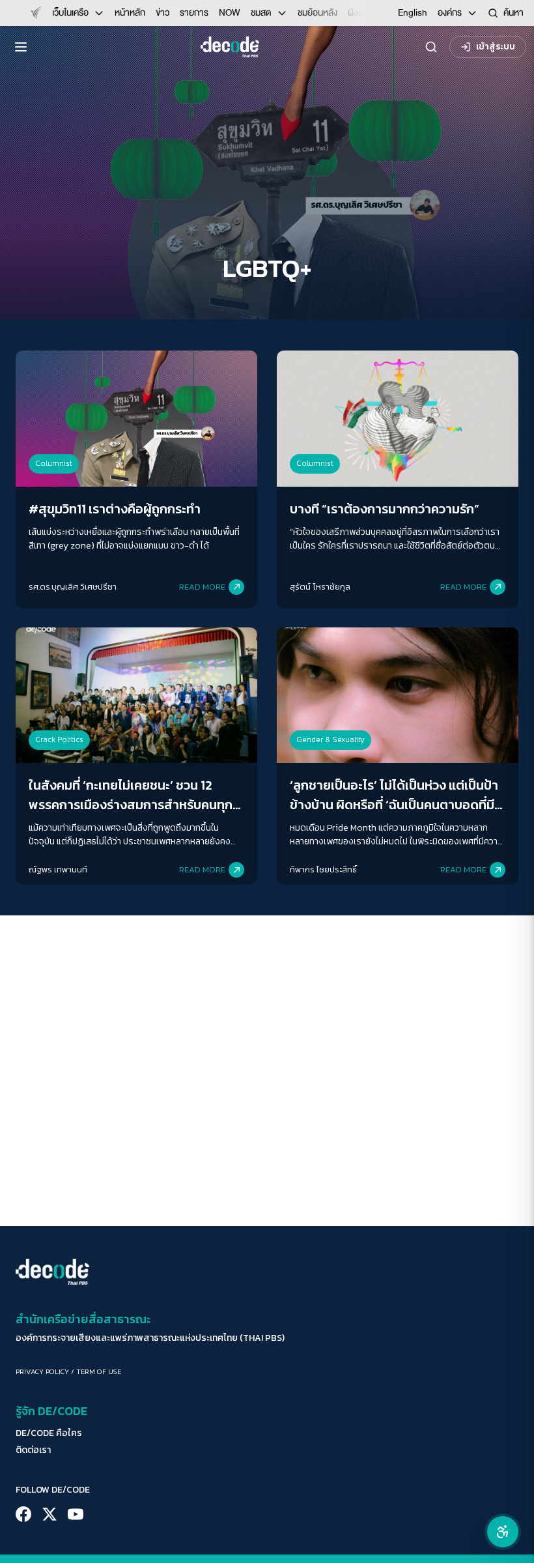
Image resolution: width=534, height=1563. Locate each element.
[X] (49, 1514)
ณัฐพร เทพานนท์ (58, 869)
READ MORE (202, 587)
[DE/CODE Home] (230, 47)
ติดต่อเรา (33, 1450)
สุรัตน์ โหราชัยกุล (320, 587)
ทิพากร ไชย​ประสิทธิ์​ (323, 869)
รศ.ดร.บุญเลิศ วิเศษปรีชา (73, 587)
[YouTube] (75, 1514)
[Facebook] (23, 1514)
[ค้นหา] (431, 47)
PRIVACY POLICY (42, 1371)
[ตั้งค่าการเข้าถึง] (502, 1531)
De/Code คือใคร (49, 1433)
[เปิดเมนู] (21, 47)
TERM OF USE (98, 1371)
